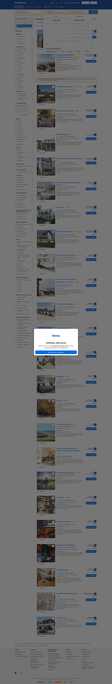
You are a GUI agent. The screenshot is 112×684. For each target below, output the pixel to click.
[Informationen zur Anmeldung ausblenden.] (76, 330)
